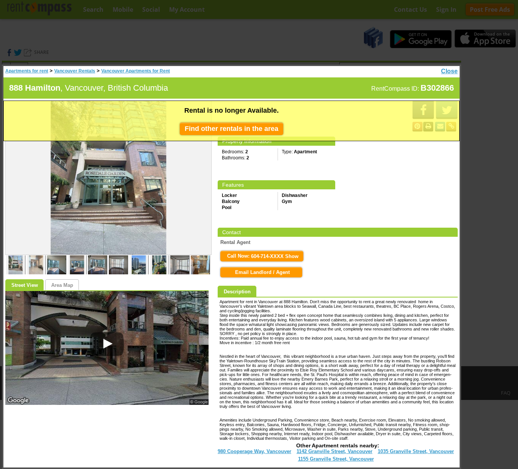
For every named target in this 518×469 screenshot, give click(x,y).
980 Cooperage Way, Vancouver (254, 451)
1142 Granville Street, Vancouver (334, 451)
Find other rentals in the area (231, 128)
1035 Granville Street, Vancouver (416, 451)
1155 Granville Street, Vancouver (336, 459)
